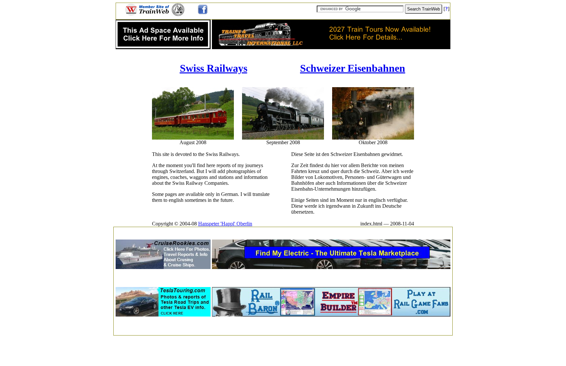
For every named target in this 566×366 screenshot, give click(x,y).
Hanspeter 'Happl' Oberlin (225, 223)
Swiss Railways (213, 68)
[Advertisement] (283, 231)
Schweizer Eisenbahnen (352, 68)
